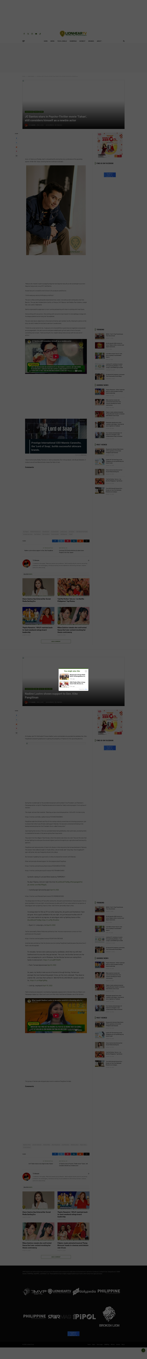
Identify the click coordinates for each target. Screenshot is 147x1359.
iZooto (86, 689)
